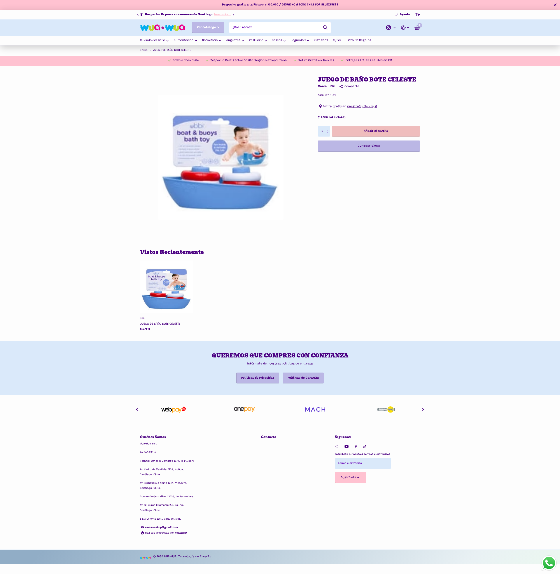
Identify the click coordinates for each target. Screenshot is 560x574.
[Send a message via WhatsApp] (549, 563)
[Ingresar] (405, 28)
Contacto (268, 437)
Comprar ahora (369, 145)
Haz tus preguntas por (166, 533)
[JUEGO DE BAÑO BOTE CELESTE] (166, 287)
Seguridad (298, 40)
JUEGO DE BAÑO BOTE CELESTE (160, 324)
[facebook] (356, 446)
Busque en (325, 27)
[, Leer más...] (391, 28)
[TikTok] (364, 446)
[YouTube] (346, 446)
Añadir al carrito (376, 131)
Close (555, 5)
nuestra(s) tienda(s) (362, 106)
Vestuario (256, 40)
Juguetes (233, 40)
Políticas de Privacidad (257, 378)
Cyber (337, 40)
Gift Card (321, 40)
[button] (138, 14)
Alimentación (183, 40)
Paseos (277, 40)
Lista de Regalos (358, 40)
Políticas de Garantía (303, 378)
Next (200, 14)
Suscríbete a (350, 477)
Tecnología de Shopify (194, 556)
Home (143, 50)
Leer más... (189, 14)
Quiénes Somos (153, 437)
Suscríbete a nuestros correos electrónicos (362, 454)
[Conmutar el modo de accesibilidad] (417, 14)
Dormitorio (210, 40)
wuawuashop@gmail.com (161, 527)
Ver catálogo (207, 27)
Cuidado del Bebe (152, 40)
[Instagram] (336, 446)
